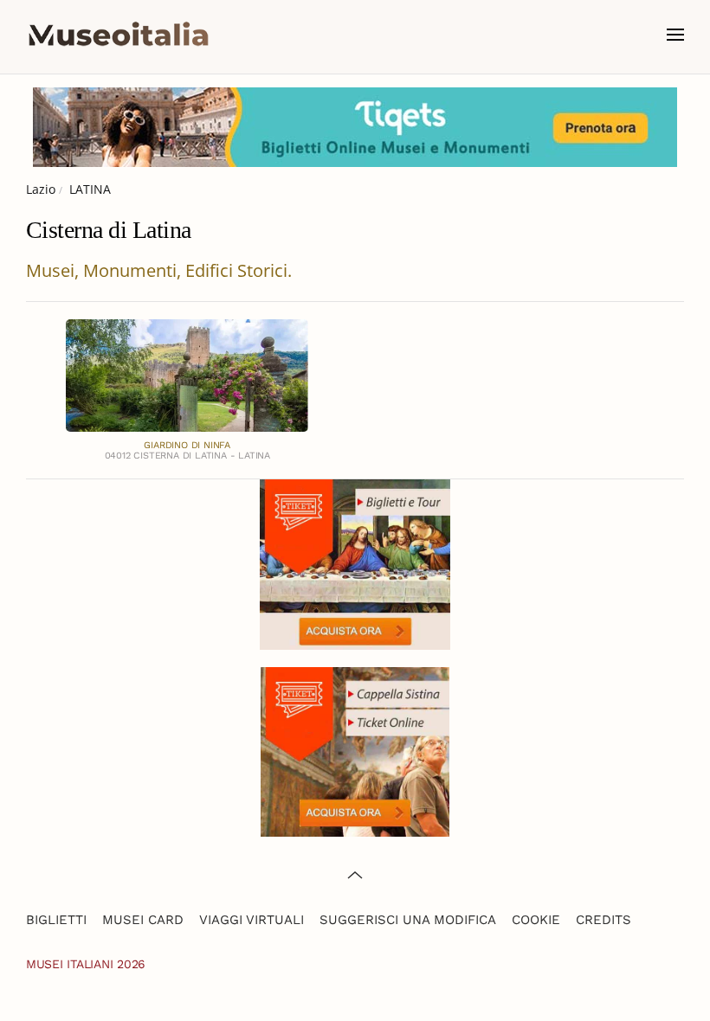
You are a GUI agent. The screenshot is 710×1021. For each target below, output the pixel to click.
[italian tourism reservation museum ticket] (355, 127)
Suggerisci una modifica (408, 920)
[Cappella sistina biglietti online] (355, 750)
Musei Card (143, 920)
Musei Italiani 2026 (85, 964)
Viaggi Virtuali (251, 920)
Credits (603, 920)
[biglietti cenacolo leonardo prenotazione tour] (355, 563)
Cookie (536, 920)
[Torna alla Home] (118, 34)
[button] (675, 34)
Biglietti (56, 920)
